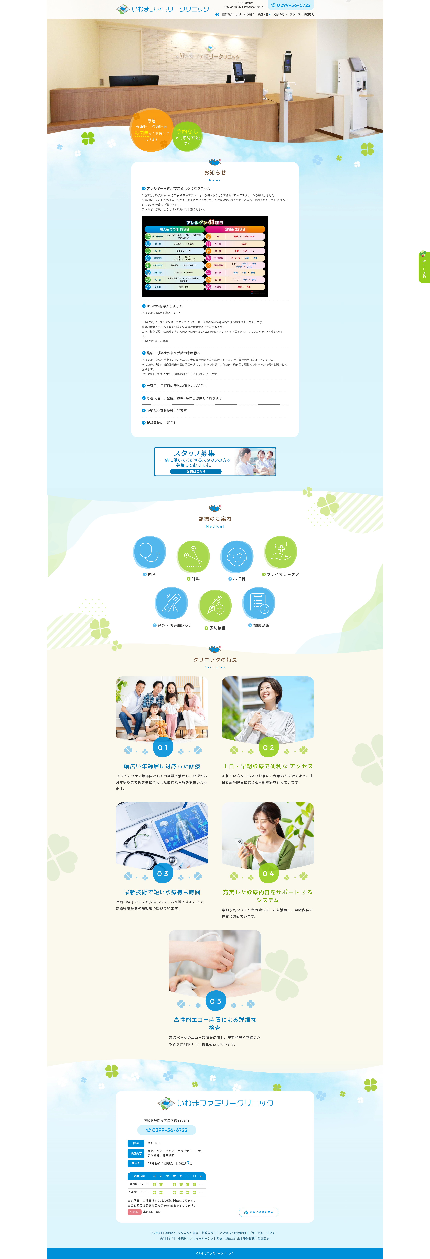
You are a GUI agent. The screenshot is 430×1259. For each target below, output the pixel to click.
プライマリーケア (283, 574)
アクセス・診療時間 (302, 15)
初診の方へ (280, 15)
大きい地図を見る (261, 1212)
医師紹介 (227, 15)
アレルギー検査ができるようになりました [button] (178, 188)
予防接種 (217, 628)
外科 (196, 579)
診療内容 (262, 15)
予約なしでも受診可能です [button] (167, 410)
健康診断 (261, 625)
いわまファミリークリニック (216, 1254)
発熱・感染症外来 (174, 625)
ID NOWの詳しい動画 (155, 341)
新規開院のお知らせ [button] (162, 423)
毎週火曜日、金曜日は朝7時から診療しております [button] (184, 398)
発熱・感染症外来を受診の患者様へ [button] (173, 353)
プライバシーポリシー (263, 1233)
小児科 (239, 579)
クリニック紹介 (245, 15)
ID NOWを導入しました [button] (165, 306)
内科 (152, 574)
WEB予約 (424, 269)
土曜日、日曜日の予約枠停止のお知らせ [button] (177, 386)
